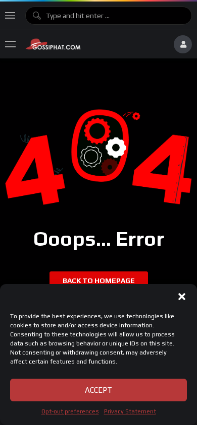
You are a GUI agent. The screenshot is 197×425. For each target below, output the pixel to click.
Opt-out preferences (70, 411)
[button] (182, 297)
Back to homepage (99, 280)
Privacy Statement (130, 411)
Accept (98, 390)
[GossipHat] (94, 44)
